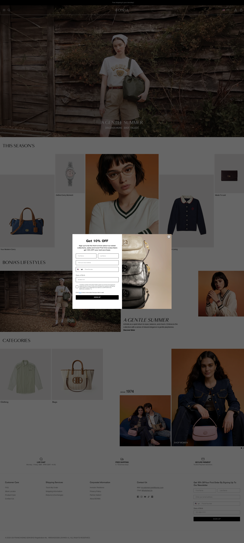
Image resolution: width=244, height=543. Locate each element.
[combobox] (79, 269)
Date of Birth (80, 275)
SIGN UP (97, 297)
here (80, 292)
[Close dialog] (169, 236)
